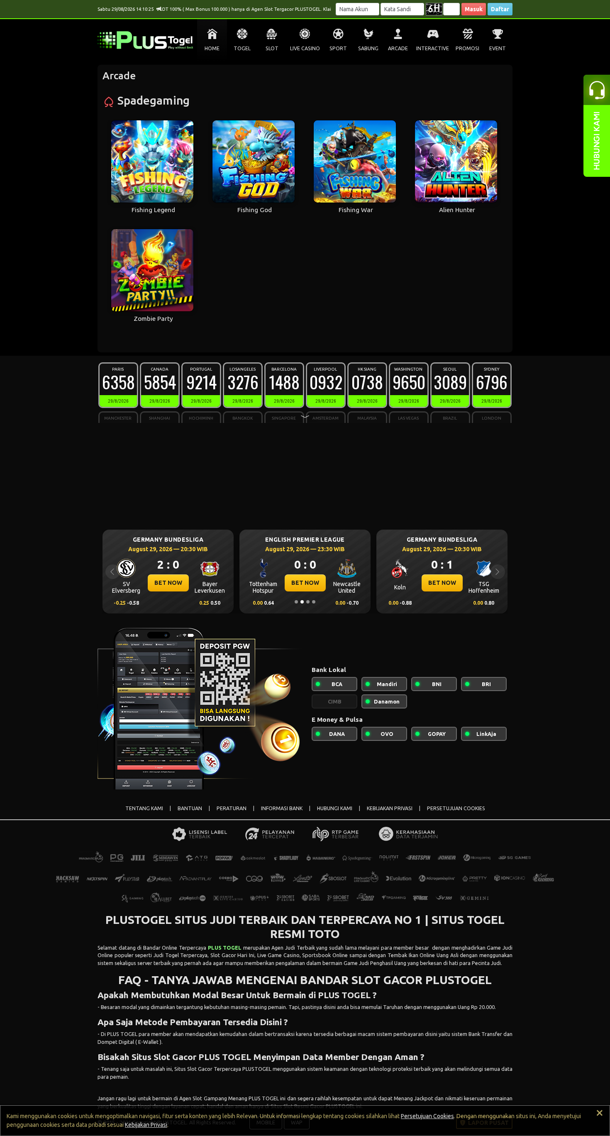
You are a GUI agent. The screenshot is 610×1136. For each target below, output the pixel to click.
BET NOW (178, 582)
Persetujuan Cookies (427, 1116)
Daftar (500, 9)
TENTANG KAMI (144, 808)
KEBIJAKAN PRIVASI (389, 808)
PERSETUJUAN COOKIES (456, 808)
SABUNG (368, 48)
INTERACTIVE (432, 48)
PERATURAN (231, 808)
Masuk (474, 9)
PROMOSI (467, 48)
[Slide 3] (308, 602)
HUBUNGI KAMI (334, 808)
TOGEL (242, 48)
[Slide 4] (313, 602)
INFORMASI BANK (282, 808)
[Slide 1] (296, 602)
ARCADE (398, 48)
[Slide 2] (302, 602)
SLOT (272, 48)
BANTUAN (190, 808)
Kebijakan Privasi (146, 1124)
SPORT (338, 48)
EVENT (497, 48)
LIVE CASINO (305, 48)
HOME (212, 48)
